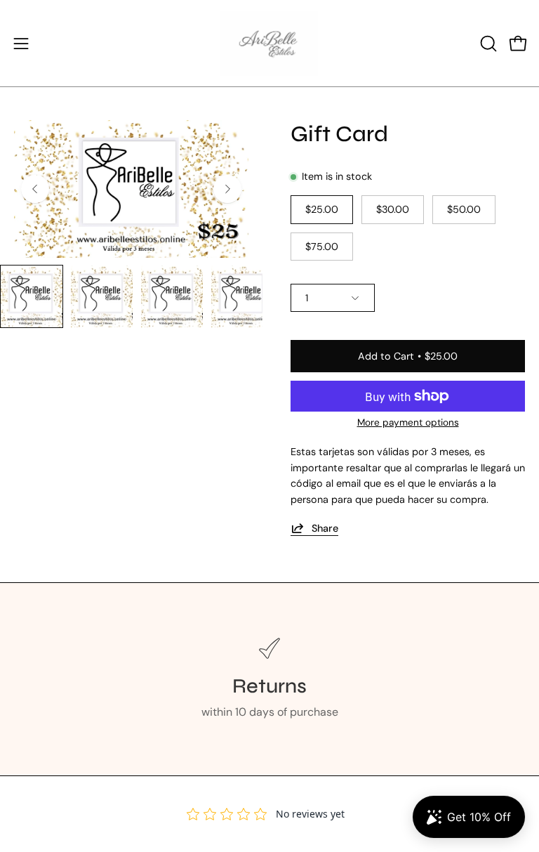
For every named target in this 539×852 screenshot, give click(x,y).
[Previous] (35, 189)
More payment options (408, 422)
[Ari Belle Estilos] (269, 43)
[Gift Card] (31, 296)
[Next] (227, 189)
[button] (487, 43)
